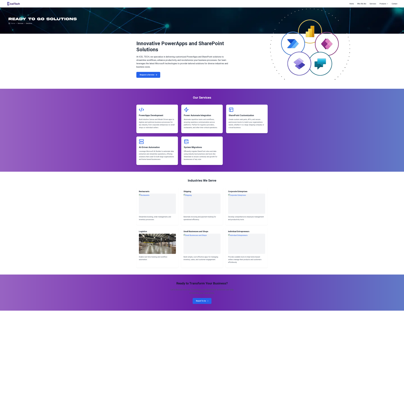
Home (13, 23)
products (382, 4)
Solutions (29, 23)
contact (394, 4)
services (373, 4)
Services (20, 23)
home (351, 4)
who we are (361, 4)
